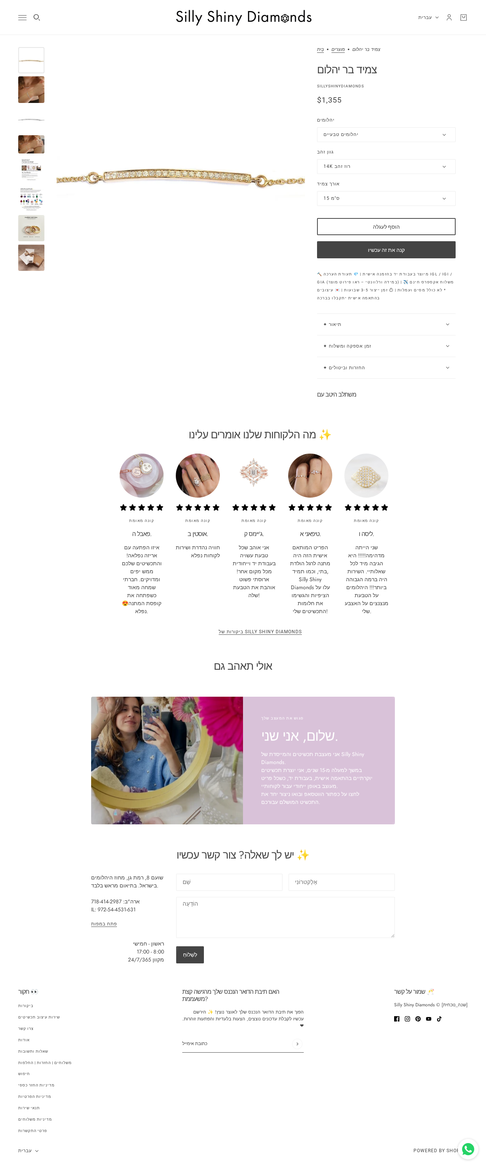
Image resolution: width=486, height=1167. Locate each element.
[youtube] (428, 1018)
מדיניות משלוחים (35, 1119)
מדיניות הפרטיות (34, 1096)
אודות (24, 1040)
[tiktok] (439, 1018)
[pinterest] (418, 1018)
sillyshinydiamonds (340, 86)
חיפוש (24, 1074)
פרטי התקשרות (32, 1131)
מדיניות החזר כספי (36, 1085)
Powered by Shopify (440, 1150)
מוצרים (338, 50)
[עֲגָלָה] (463, 17)
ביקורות (25, 1006)
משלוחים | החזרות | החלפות (45, 1063)
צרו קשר (25, 1028)
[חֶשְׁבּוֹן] (449, 17)
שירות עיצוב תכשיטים (39, 1017)
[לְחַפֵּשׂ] (37, 17)
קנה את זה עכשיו (386, 250)
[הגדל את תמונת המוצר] (181, 171)
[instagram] (407, 1018)
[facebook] (396, 1018)
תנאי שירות (29, 1108)
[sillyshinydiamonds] (243, 17)
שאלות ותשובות (33, 1051)
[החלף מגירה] (22, 17)
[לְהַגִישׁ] (297, 1044)
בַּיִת (320, 50)
